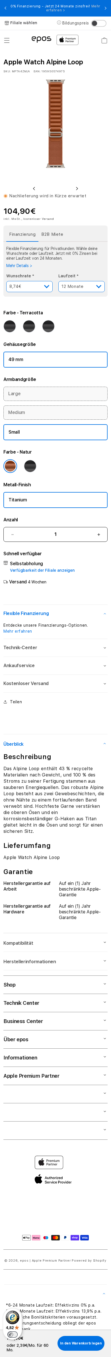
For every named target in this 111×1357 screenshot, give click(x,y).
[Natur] (10, 466)
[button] (7, 40)
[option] (55, 129)
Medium (16, 412)
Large (14, 393)
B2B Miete (52, 234)
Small (14, 432)
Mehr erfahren (17, 631)
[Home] (41, 39)
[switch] (12, 1334)
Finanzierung (22, 234)
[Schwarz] (9, 326)
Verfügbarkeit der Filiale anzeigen (42, 570)
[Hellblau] (29, 326)
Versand (48, 218)
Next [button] (105, 8)
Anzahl (10, 519)
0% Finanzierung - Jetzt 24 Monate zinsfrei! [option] (55, 8)
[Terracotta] (48, 326)
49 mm (16, 359)
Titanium (18, 500)
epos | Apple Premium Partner (45, 1260)
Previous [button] (5, 8)
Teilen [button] (16, 702)
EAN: (37, 71)
